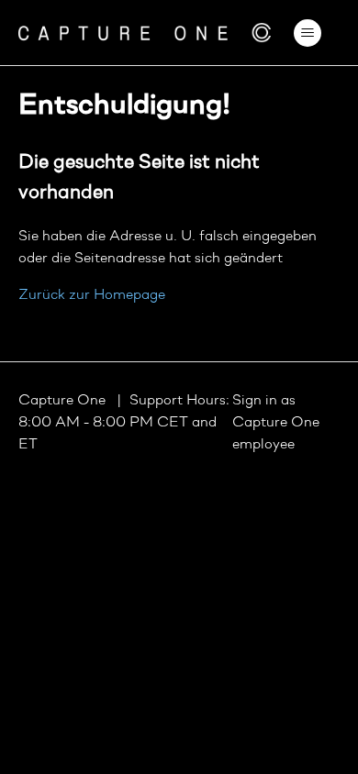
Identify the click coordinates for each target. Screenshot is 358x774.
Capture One (63, 400)
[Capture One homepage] (145, 33)
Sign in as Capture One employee (275, 422)
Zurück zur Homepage (91, 295)
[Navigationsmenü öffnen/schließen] (308, 33)
